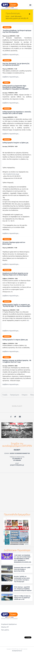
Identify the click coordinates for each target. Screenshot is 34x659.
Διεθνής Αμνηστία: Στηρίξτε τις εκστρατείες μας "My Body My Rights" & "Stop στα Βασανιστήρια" (17, 305)
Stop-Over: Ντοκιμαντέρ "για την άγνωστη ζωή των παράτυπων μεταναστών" (16, 64)
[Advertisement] (17, 492)
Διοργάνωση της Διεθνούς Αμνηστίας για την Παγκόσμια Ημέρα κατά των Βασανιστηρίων (15, 274)
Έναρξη (5, 395)
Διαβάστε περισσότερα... (11, 55)
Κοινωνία (7, 27)
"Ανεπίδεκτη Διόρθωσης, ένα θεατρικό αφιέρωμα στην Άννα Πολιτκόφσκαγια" (17, 31)
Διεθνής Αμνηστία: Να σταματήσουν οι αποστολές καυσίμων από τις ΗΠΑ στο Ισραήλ (17, 112)
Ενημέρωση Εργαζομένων (9, 624)
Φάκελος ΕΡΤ (5, 627)
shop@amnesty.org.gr (12, 174)
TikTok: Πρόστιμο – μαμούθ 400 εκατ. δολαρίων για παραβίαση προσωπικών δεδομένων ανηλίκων (22, 588)
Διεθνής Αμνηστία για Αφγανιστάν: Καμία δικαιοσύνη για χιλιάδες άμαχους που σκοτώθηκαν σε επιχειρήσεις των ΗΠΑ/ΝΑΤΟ (15, 87)
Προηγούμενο (14, 395)
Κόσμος (6, 82)
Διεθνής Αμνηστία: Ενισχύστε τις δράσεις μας (15, 143)
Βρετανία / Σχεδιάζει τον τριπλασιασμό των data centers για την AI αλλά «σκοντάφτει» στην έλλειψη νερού (22, 579)
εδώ (28, 320)
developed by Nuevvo (17, 650)
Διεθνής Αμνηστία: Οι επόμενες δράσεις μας (15, 340)
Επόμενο (24, 395)
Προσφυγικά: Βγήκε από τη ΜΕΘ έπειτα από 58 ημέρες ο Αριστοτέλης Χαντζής (22, 569)
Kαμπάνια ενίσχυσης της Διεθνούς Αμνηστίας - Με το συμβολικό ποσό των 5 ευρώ (17, 361)
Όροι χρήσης (5, 630)
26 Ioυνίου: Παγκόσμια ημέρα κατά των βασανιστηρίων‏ (14, 243)
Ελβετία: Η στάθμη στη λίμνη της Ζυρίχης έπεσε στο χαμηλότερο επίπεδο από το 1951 (22, 597)
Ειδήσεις (6, 357)
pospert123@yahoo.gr (17, 465)
